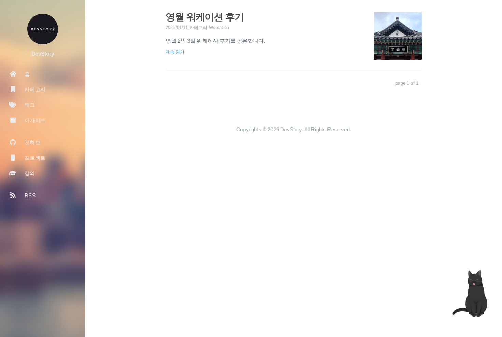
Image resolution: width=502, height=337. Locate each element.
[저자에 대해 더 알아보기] (42, 29)
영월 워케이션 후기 (205, 17)
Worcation (219, 27)
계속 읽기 (175, 51)
